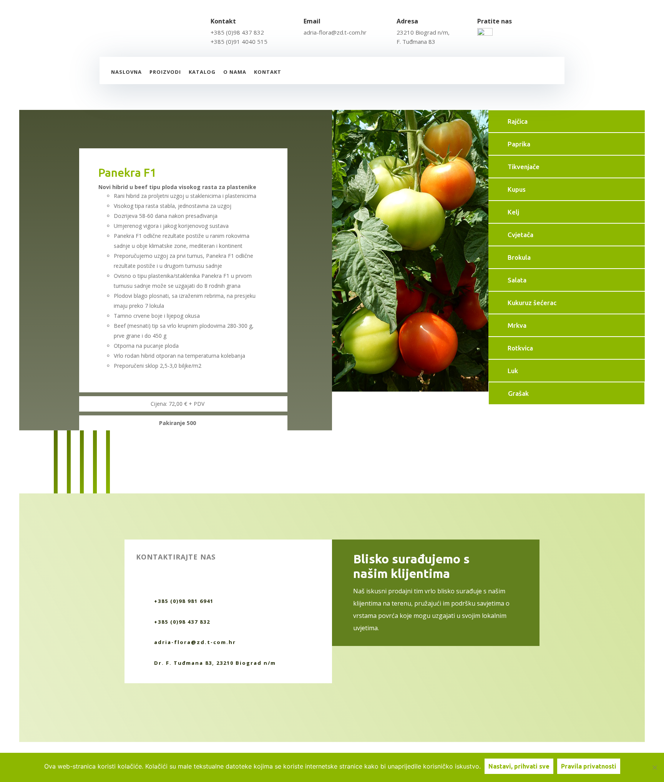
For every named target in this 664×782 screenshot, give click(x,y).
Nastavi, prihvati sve (518, 766)
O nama (234, 71)
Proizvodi (165, 71)
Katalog (202, 71)
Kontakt (267, 71)
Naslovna (126, 71)
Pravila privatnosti (588, 766)
